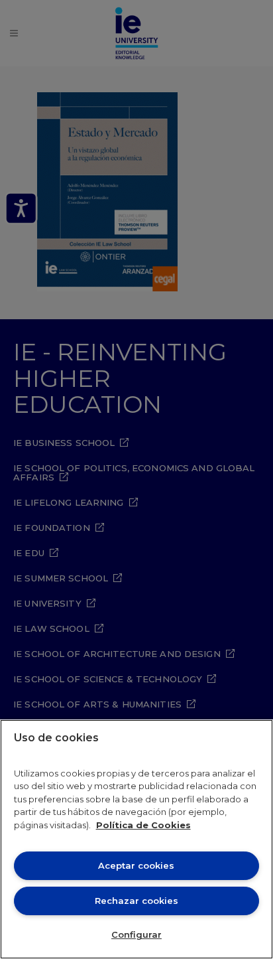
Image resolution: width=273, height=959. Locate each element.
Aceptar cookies (136, 865)
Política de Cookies (143, 825)
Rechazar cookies (136, 900)
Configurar (136, 934)
